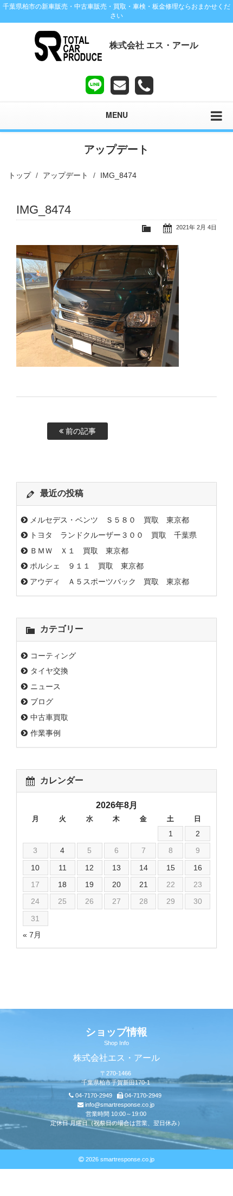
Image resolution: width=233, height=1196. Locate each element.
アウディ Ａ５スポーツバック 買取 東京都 (109, 581)
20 (116, 884)
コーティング (53, 655)
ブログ (41, 701)
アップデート (65, 175)
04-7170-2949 (93, 1095)
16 (197, 867)
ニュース (45, 686)
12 (89, 867)
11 (63, 867)
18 (62, 884)
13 (116, 867)
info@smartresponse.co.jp (119, 1104)
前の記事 (79, 431)
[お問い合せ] (120, 85)
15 (170, 867)
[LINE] (95, 83)
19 (89, 884)
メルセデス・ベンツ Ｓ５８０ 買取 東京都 (109, 520)
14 (143, 867)
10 (35, 867)
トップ (19, 175)
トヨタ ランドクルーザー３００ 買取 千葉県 (113, 535)
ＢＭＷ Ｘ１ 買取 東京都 (79, 550)
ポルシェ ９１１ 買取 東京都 (87, 565)
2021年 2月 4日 (196, 227)
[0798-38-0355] (144, 85)
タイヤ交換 (49, 670)
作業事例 (45, 733)
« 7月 (32, 934)
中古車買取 (49, 717)
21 (143, 884)
